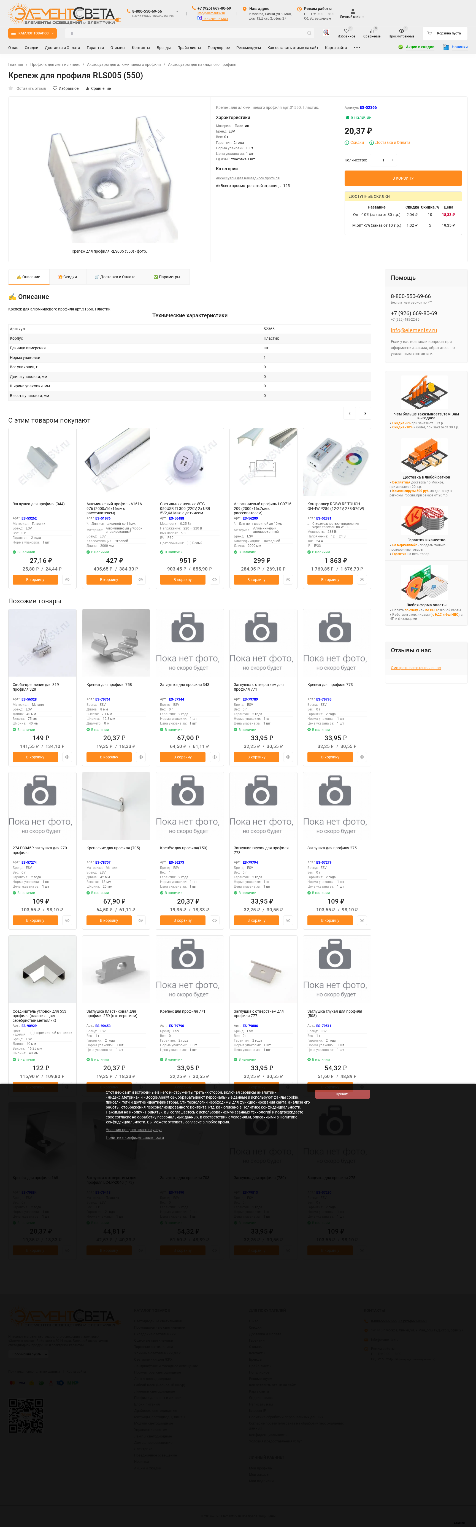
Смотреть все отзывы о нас (416, 668)
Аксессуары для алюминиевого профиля (124, 64)
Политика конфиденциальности (135, 1137)
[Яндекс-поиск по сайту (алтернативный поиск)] (326, 33)
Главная (15, 64)
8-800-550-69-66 (147, 11)
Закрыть (467, 1524)
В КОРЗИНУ (403, 178)
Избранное (69, 88)
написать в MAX (215, 19)
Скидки (357, 142)
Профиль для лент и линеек (55, 64)
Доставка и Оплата (392, 142)
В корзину (35, 579)
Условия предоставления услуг (134, 1130)
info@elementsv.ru (211, 13)
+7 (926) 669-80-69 (214, 8)
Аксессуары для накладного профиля (202, 64)
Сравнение (101, 88)
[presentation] (349, 413)
